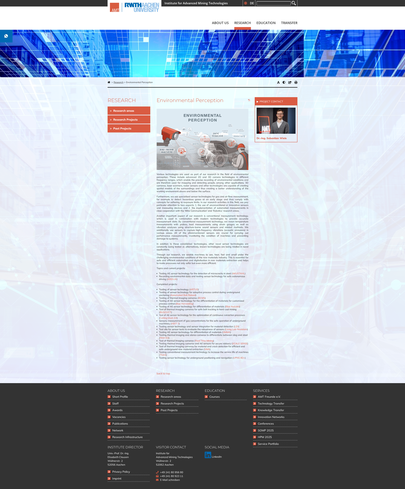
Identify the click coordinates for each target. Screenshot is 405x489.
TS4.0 (163, 355)
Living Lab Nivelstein (236, 329)
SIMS (207, 349)
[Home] (134, 14)
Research (118, 82)
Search (293, 3)
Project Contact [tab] (271, 101)
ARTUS (194, 289)
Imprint (116, 478)
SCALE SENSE (239, 343)
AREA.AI (172, 279)
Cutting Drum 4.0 (168, 318)
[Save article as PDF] (249, 100)
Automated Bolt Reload (183, 295)
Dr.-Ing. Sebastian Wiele (272, 138)
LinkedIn (216, 456)
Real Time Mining (204, 340)
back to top (163, 373)
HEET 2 (175, 323)
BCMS (201, 298)
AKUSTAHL (238, 273)
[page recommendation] (290, 82)
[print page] (296, 82)
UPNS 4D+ (239, 357)
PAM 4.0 (164, 337)
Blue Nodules (232, 306)
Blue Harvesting (184, 303)
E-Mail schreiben (170, 479)
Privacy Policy (121, 471)
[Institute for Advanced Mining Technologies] (109, 82)
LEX (237, 326)
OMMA (226, 332)
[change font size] (279, 82)
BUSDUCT (165, 312)
